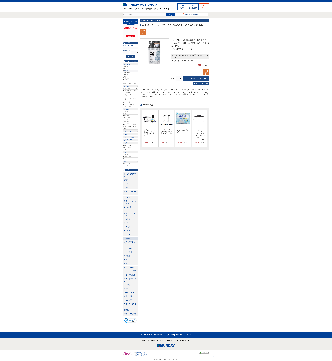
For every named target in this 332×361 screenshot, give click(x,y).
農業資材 (127, 197)
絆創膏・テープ (128, 156)
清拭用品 (126, 122)
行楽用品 (127, 187)
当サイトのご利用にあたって (167, 340)
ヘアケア (126, 81)
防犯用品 (127, 223)
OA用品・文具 (129, 292)
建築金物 (127, 256)
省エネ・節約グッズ (130, 208)
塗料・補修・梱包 (130, 248)
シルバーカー (127, 111)
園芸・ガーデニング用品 (130, 202)
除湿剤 (125, 143)
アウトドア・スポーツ (130, 214)
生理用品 (126, 154)
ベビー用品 (127, 86)
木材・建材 (128, 252)
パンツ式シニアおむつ (130, 126)
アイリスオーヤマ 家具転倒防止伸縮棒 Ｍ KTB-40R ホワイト (166, 133)
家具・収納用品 (129, 267)
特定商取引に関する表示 (184, 340)
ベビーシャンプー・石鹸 (130, 88)
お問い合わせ (157, 9)
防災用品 (127, 180)
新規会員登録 (193, 8)
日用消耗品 (144, 20)
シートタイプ (127, 147)
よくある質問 (148, 9)
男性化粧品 (127, 72)
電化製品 (127, 263)
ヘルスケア (128, 300)
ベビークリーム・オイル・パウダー (130, 91)
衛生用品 (126, 152)
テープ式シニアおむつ (130, 124)
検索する (130, 56)
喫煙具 (125, 161)
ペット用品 (128, 234)
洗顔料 (160, 20)
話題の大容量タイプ (130, 243)
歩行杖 (126, 113)
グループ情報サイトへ (144, 355)
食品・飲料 (128, 296)
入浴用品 (126, 66)
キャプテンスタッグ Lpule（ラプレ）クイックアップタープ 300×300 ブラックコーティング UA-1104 (199, 134)
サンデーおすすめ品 (130, 175)
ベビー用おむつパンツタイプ (130, 99)
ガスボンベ (127, 163)
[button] (130, 320)
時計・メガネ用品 (130, 314)
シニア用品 (127, 109)
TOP (213, 358)
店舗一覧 (165, 9)
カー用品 (127, 231)
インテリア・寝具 (130, 271)
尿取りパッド (127, 128)
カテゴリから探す (127, 9)
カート (204, 8)
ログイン (182, 8)
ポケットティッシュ (129, 137)
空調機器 (127, 219)
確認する (130, 36)
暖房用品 (127, 288)
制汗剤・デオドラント (130, 83)
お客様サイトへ (141, 353)
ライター (126, 165)
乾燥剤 (126, 149)
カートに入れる (196, 78)
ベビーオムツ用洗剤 (129, 104)
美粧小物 (126, 77)
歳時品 (126, 310)
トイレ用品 (127, 117)
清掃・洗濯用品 (129, 275)
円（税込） (149, 142)
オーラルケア (127, 68)
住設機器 (127, 285)
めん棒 (126, 158)
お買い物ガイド (138, 9)
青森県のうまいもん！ (130, 305)
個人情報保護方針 (153, 340)
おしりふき (127, 102)
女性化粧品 (127, 74)
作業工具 (127, 259)
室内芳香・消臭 (128, 140)
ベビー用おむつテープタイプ (130, 95)
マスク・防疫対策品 (130, 192)
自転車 (126, 184)
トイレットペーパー (129, 134)
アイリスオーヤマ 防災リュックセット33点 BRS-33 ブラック (149, 133)
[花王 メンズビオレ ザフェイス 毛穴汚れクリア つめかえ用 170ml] (154, 65)
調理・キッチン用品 (130, 280)
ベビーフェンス (128, 106)
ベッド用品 (127, 120)
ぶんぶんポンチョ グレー (182, 131)
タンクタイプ (127, 145)
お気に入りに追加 (202, 83)
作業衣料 (127, 227)
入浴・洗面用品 (153, 20)
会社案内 (144, 340)
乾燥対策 (126, 79)
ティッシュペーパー (129, 131)
